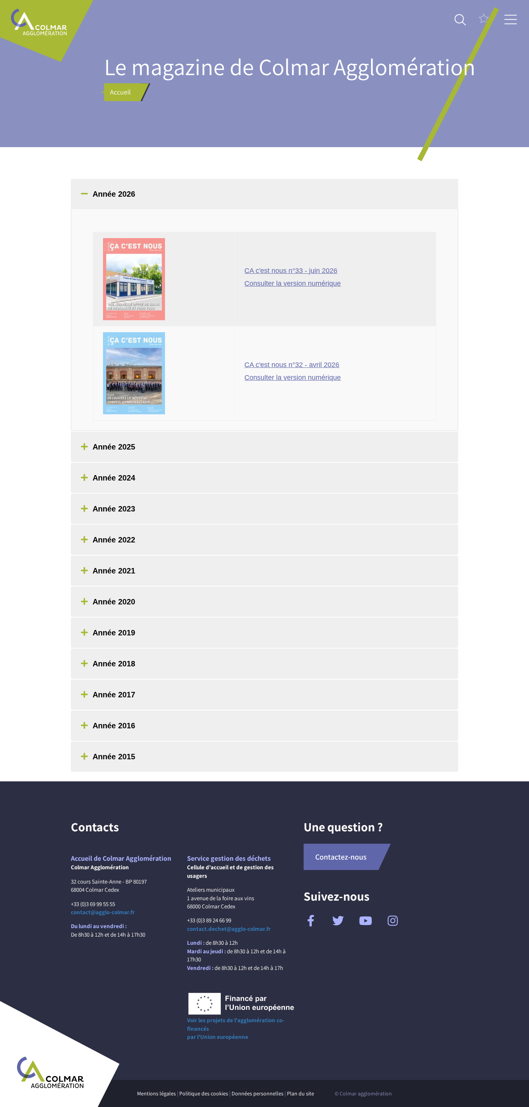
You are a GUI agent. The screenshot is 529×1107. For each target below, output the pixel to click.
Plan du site (300, 1093)
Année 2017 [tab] (114, 694)
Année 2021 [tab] (114, 570)
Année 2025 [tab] (114, 447)
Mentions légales (156, 1093)
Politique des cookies (203, 1093)
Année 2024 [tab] (114, 478)
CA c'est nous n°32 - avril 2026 (291, 365)
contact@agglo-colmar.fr (103, 912)
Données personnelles (257, 1093)
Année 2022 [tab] (114, 539)
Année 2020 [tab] (114, 601)
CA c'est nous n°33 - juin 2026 (290, 271)
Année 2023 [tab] (114, 509)
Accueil (120, 92)
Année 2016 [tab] (114, 725)
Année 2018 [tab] (114, 663)
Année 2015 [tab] (114, 756)
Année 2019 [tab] (114, 632)
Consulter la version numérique (292, 283)
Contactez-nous (341, 857)
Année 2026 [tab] (114, 194)
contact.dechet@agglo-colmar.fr (229, 928)
